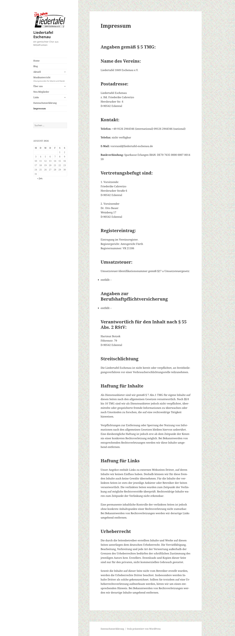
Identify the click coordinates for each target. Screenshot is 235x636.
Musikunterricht (49, 79)
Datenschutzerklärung (45, 102)
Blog (35, 66)
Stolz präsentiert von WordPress (144, 628)
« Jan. (40, 178)
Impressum (39, 108)
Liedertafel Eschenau (43, 34)
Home (36, 60)
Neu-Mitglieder (41, 91)
